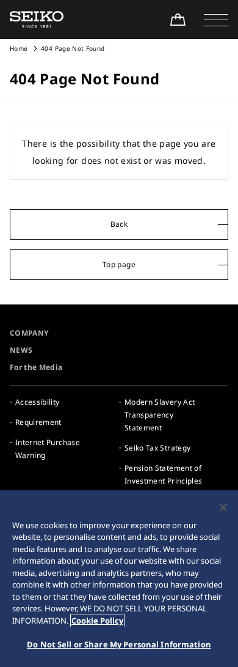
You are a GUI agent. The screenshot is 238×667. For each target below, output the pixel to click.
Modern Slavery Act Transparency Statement (159, 415)
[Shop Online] (177, 19)
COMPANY (29, 333)
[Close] (223, 507)
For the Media (36, 367)
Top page (119, 264)
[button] (216, 19)
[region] (119, 578)
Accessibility (37, 402)
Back (119, 224)
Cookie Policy (97, 620)
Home (18, 48)
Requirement (38, 422)
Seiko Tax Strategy (157, 448)
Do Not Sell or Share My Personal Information (119, 644)
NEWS (21, 350)
